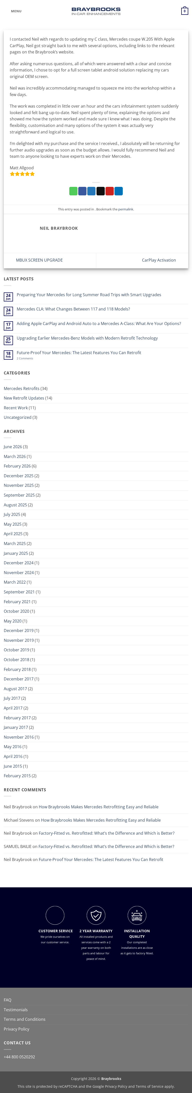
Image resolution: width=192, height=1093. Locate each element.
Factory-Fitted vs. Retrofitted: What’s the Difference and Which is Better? (106, 833)
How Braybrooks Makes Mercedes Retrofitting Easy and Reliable (98, 807)
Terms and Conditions (25, 1019)
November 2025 (19, 485)
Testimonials (16, 1009)
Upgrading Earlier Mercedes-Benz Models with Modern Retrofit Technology (87, 338)
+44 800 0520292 (19, 1056)
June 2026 (13, 446)
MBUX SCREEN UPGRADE (39, 260)
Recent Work (16, 408)
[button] (13, 11)
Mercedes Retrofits (22, 388)
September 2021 (19, 592)
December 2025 (19, 476)
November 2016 (19, 737)
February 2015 (17, 775)
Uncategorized (18, 417)
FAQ (7, 1000)
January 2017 (16, 727)
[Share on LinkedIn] (118, 191)
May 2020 (13, 621)
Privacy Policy (16, 1029)
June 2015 (13, 766)
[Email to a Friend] (100, 191)
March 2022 (15, 582)
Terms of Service (150, 1086)
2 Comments (31, 358)
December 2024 (19, 563)
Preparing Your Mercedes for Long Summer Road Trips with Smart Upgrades (89, 294)
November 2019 (19, 640)
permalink (125, 209)
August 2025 (15, 505)
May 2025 (13, 524)
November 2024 (19, 572)
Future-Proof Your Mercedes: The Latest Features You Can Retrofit (79, 352)
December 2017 (19, 679)
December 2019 (19, 630)
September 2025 (19, 495)
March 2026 (15, 456)
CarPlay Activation (159, 260)
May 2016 (13, 746)
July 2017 (12, 698)
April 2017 (13, 708)
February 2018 (17, 669)
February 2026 (17, 466)
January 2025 (16, 553)
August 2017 (15, 688)
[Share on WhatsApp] (73, 191)
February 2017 (17, 718)
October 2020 (16, 611)
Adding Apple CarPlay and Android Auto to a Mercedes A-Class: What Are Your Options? (99, 323)
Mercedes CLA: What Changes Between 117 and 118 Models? (73, 309)
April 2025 (13, 533)
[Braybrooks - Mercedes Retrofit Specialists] (96, 11)
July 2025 (12, 514)
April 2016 (13, 756)
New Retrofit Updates (24, 398)
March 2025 (15, 543)
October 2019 (16, 650)
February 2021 (17, 601)
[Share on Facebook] (82, 191)
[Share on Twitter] (91, 191)
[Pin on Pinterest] (110, 191)
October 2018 (16, 659)
